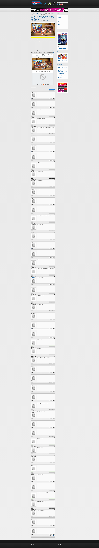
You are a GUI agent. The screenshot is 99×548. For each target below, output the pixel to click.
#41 (54, 446)
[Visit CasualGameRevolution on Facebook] (57, 4)
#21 (54, 267)
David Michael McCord (33, 277)
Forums (59, 21)
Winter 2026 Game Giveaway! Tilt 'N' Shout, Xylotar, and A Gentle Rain (62, 73)
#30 (54, 347)
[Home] (37, 3)
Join (58, 27)
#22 (54, 276)
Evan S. (32, 375)
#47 (54, 500)
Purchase (61, 48)
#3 (54, 108)
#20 (54, 258)
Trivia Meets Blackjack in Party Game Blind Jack (62, 77)
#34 (54, 384)
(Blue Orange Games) (37, 41)
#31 (54, 356)
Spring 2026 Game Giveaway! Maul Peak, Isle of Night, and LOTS (62, 72)
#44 (54, 473)
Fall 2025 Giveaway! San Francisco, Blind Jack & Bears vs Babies (62, 75)
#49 (54, 518)
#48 (54, 509)
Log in (33, 544)
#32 (54, 365)
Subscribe (64, 48)
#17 (54, 232)
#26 (54, 312)
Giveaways (37, 13)
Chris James (35, 20)
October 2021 (41, 13)
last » (54, 535)
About (59, 24)
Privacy (60, 544)
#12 (54, 188)
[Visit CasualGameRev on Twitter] (59, 4)
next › (52, 535)
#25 (54, 303)
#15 (54, 214)
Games (59, 20)
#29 (54, 338)
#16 (54, 223)
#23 (54, 285)
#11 (54, 179)
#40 (54, 437)
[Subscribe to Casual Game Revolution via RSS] (62, 4)
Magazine (59, 17)
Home (31, 13)
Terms (58, 544)
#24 (54, 294)
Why (53, 52)
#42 (54, 455)
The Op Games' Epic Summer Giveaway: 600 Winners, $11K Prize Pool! (62, 61)
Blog (34, 13)
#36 (54, 401)
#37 (54, 410)
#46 (54, 491)
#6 (54, 135)
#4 (54, 117)
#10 (54, 170)
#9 (54, 161)
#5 (54, 126)
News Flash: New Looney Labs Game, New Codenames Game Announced (62, 70)
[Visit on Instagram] (61, 4)
